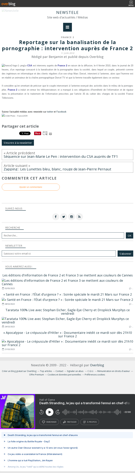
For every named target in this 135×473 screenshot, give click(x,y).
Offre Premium (36, 374)
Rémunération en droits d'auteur (113, 371)
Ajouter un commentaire (30, 187)
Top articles (46, 371)
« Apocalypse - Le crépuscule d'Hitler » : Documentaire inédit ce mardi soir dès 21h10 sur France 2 (67, 334)
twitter (50, 111)
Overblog (97, 365)
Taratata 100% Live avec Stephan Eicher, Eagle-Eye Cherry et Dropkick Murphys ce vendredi (67, 312)
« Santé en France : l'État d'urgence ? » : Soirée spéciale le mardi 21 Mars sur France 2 (67, 294)
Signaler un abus (75, 371)
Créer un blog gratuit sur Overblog (19, 371)
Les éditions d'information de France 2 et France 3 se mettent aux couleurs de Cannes (67, 275)
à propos (92, 422)
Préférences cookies (95, 374)
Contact (59, 371)
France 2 (67, 37)
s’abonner (51, 422)
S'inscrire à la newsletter (18, 142)
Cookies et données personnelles (64, 374)
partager (71, 422)
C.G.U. (91, 371)
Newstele (67, 12)
